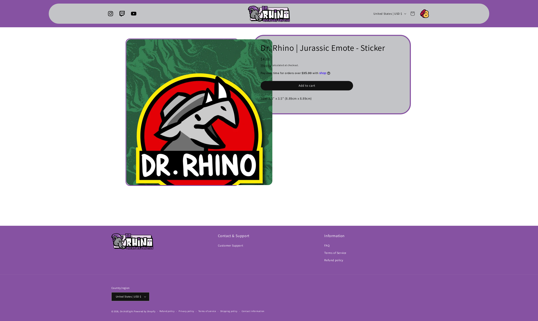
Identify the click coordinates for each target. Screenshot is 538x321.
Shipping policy (229, 311)
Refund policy (333, 260)
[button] (412, 13)
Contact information (253, 311)
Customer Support (230, 245)
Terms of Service (335, 253)
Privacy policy (186, 311)
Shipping (266, 65)
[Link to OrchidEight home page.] (424, 13)
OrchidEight (126, 311)
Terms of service (207, 311)
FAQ (327, 245)
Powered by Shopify (145, 311)
